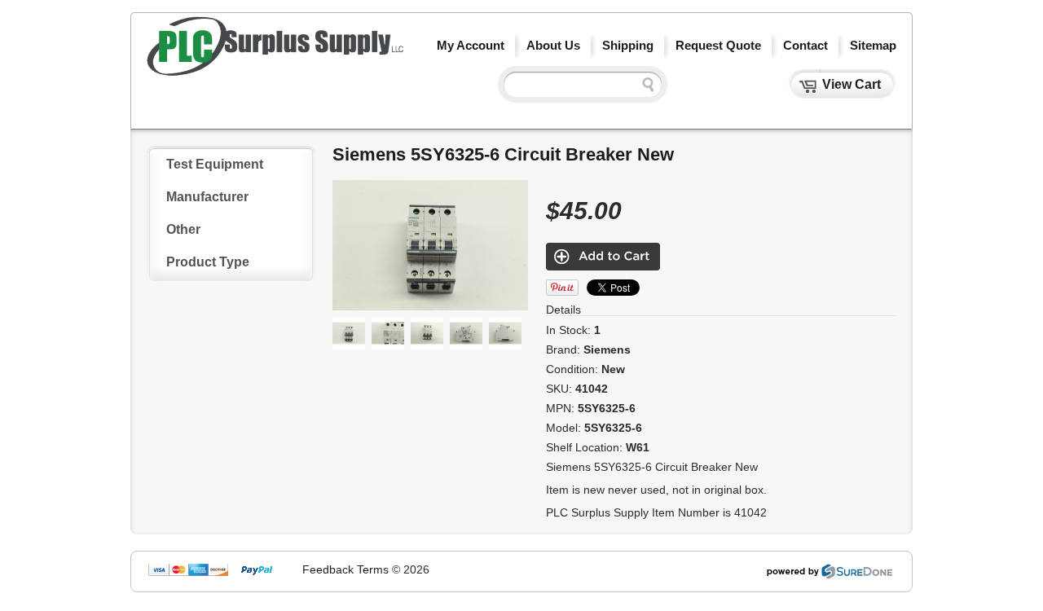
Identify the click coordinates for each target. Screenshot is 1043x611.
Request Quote (718, 45)
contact (805, 45)
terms (373, 569)
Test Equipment (214, 164)
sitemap (873, 45)
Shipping (628, 45)
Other (183, 229)
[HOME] (275, 71)
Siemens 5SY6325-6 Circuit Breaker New (503, 154)
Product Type (207, 262)
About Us (553, 45)
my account (470, 45)
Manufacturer (207, 197)
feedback (328, 569)
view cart (851, 84)
